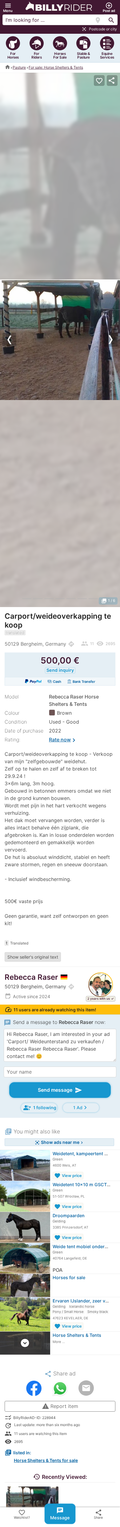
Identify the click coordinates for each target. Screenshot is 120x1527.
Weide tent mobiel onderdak (82, 1246)
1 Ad (81, 1107)
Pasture (19, 67)
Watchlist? (22, 1514)
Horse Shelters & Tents (77, 1335)
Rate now (63, 740)
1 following (39, 1107)
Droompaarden (69, 1215)
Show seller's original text (32, 957)
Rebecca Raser (31, 977)
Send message (60, 1090)
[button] (8, 7)
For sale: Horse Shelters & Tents (56, 67)
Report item (60, 1406)
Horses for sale (69, 1277)
